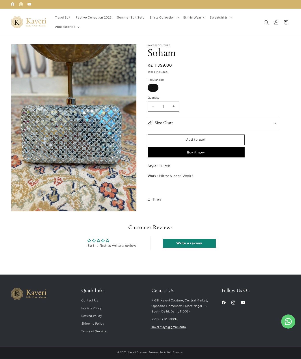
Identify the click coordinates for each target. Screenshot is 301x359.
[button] (164, 17)
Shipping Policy (92, 324)
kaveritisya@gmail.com (168, 327)
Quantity (154, 97)
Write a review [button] (189, 243)
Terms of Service (94, 331)
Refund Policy (91, 316)
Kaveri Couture (137, 352)
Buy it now (196, 152)
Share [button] (157, 199)
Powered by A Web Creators (166, 352)
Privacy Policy (91, 308)
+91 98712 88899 (164, 319)
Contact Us (89, 300)
